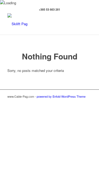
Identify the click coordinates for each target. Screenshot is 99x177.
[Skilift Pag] (41, 23)
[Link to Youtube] (88, 102)
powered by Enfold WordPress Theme (61, 96)
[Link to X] (80, 102)
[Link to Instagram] (72, 102)
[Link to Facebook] (64, 102)
